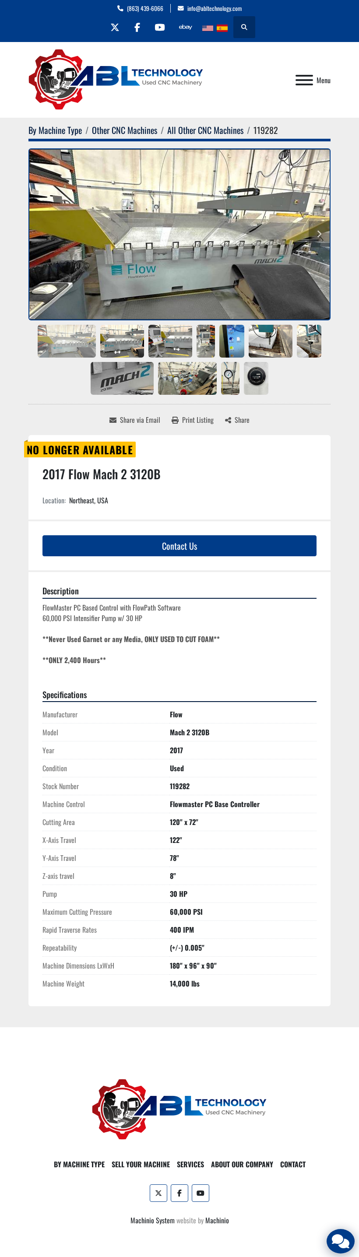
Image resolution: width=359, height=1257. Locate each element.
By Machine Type (79, 1164)
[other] (186, 27)
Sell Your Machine (141, 1164)
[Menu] (304, 80)
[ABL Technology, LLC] (179, 1108)
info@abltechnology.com (214, 8)
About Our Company (242, 1164)
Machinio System (152, 1220)
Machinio (217, 1220)
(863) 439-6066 (145, 8)
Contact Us (179, 545)
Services (190, 1164)
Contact (293, 1164)
